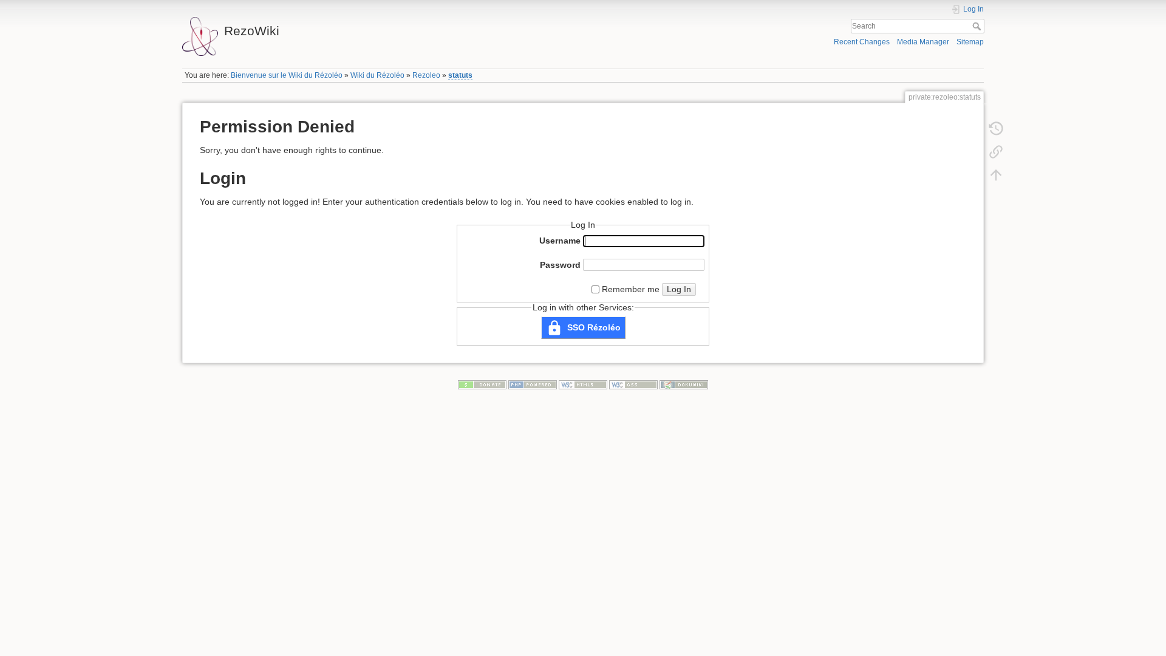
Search (978, 26)
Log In (679, 289)
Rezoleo (426, 75)
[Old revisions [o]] (996, 128)
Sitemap (970, 42)
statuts (460, 75)
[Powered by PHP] (532, 384)
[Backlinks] (996, 151)
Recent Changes (862, 42)
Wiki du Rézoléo (377, 75)
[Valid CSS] (633, 384)
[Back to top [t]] (996, 174)
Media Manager (923, 42)
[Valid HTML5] (583, 384)
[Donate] (482, 384)
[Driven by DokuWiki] (684, 384)
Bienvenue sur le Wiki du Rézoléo (287, 75)
